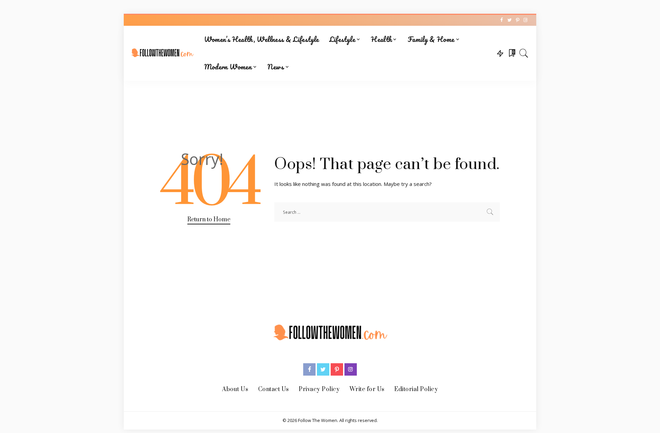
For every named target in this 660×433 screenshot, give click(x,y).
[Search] (523, 53)
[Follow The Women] (162, 53)
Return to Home (208, 219)
